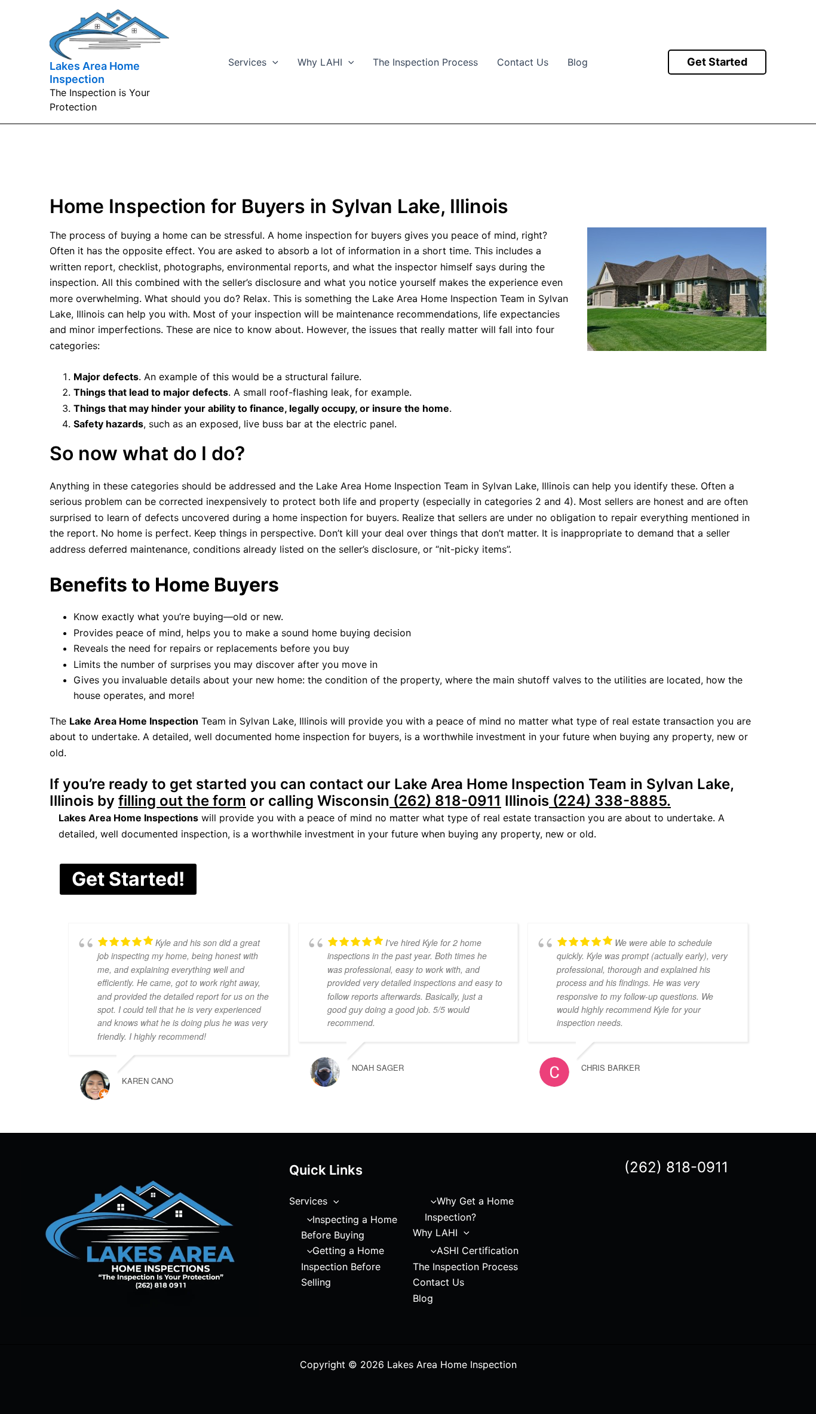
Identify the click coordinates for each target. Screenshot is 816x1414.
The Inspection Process (425, 62)
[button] (272, 62)
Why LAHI (319, 62)
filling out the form (182, 800)
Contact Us (522, 62)
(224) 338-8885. (610, 800)
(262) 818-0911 (445, 800)
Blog (577, 62)
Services (247, 62)
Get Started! (128, 879)
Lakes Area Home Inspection (95, 72)
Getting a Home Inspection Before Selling (343, 1266)
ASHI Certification (478, 1250)
